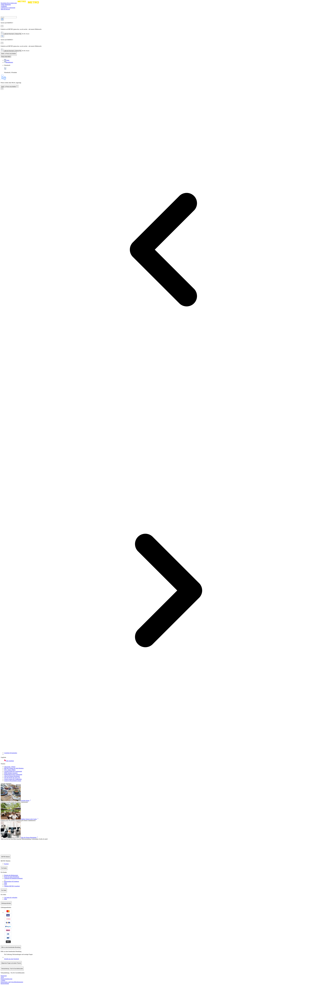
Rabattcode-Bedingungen (11, 875)
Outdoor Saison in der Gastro (29, 819)
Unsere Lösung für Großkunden (13, 779)
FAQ (5, 884)
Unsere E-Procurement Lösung (12, 780)
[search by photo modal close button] (2, 26)
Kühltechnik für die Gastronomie (13, 774)
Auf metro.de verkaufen (10, 897)
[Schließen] (2, 89)
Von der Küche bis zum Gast (12, 777)
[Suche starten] (2, 36)
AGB (2, 977)
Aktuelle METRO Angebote (12, 886)
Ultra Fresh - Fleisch (9, 766)
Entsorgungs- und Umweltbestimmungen (12, 982)
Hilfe (5, 883)
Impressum (4, 975)
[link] (167, 68)
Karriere (6, 864)
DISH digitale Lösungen (11, 773)
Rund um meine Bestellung (11, 877)
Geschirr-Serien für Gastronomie (13, 771)
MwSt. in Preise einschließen (8, 86)
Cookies (3, 980)
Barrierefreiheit (5, 983)
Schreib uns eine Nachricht (11, 959)
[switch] (6, 57)
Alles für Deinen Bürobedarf (12, 776)
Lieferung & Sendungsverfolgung (13, 878)
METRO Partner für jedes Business (14, 768)
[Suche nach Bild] (2, 19)
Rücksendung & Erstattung (11, 881)
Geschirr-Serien (25, 800)
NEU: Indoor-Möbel (9, 770)
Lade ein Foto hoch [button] (9, 33)
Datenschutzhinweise (6, 979)
